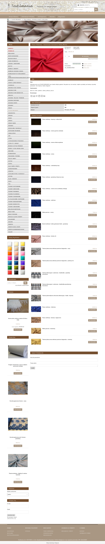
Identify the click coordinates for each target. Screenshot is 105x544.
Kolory (10, 232)
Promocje (11, 51)
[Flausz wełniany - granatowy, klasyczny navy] (36, 179)
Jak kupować (10, 531)
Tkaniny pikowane (13, 191)
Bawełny (10, 80)
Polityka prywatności (13, 535)
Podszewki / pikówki (14, 156)
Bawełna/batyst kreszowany (17, 73)
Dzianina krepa (12, 102)
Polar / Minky (12, 158)
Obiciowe (11, 151)
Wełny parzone (12, 214)
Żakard (10, 221)
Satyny (10, 161)
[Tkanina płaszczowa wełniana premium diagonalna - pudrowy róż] (36, 263)
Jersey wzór (12, 123)
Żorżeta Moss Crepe (14, 226)
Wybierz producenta (11, 491)
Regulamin (10, 533)
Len (9, 135)
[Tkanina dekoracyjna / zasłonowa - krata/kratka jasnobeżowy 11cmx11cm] (36, 286)
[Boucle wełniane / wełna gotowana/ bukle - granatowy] (36, 226)
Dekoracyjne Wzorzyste (15, 92)
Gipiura (10, 115)
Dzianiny (10, 105)
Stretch (10, 171)
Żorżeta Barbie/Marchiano (16, 229)
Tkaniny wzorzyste (14, 204)
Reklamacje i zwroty (67, 531)
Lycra (10, 138)
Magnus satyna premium (15, 146)
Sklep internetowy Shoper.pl (52, 542)
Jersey (10, 120)
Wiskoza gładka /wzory (15, 216)
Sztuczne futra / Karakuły (16, 173)
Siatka (10, 163)
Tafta (9, 181)
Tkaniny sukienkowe (14, 196)
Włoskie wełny (12, 58)
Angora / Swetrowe (14, 63)
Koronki (10, 125)
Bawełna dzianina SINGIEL (15, 71)
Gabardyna (11, 113)
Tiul (9, 183)
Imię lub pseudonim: (35, 357)
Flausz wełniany (13, 110)
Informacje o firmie (85, 533)
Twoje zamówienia (48, 531)
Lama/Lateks (12, 133)
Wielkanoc (11, 53)
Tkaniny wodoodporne (15, 201)
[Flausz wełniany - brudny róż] (36, 239)
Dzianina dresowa (13, 100)
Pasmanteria (12, 153)
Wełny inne (11, 211)
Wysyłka (27, 531)
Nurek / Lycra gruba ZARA (16, 148)
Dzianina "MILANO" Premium (16, 97)
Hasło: (8, 509)
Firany (10, 108)
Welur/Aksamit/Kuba (14, 209)
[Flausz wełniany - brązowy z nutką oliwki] (36, 122)
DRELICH (10, 95)
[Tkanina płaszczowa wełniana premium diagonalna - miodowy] (36, 342)
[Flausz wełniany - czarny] (36, 156)
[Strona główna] (32, 5)
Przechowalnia (47, 535)
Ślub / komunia (12, 178)
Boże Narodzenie (13, 56)
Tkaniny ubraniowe (14, 206)
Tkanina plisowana (14, 194)
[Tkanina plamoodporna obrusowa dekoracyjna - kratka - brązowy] (36, 298)
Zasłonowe (11, 219)
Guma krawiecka (13, 61)
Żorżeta (10, 224)
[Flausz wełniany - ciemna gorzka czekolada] (36, 133)
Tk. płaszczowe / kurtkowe (16, 199)
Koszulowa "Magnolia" (15, 128)
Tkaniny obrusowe (13, 189)
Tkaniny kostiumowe (14, 186)
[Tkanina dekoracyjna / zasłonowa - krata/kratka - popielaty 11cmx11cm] (36, 275)
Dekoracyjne (12, 90)
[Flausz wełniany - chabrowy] (36, 309)
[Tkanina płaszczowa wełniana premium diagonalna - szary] (36, 251)
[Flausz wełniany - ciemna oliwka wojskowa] (36, 145)
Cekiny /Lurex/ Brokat (14, 82)
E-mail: (9, 503)
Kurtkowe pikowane (14, 130)
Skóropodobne (12, 168)
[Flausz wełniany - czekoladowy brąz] (36, 168)
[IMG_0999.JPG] (46, 60)
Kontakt (82, 531)
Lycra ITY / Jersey (13, 143)
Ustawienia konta (48, 533)
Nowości (10, 48)
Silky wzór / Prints (13, 166)
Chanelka (11, 85)
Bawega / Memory (13, 68)
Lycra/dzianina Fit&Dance (16, 140)
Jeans (10, 118)
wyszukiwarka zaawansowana (22, 285)
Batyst (10, 66)
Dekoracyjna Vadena (14, 87)
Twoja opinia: (33, 363)
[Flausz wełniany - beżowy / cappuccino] (36, 320)
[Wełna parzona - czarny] (36, 215)
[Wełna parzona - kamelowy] (36, 331)
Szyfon (10, 176)
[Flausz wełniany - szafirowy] (36, 203)
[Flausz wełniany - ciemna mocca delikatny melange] (36, 191)
